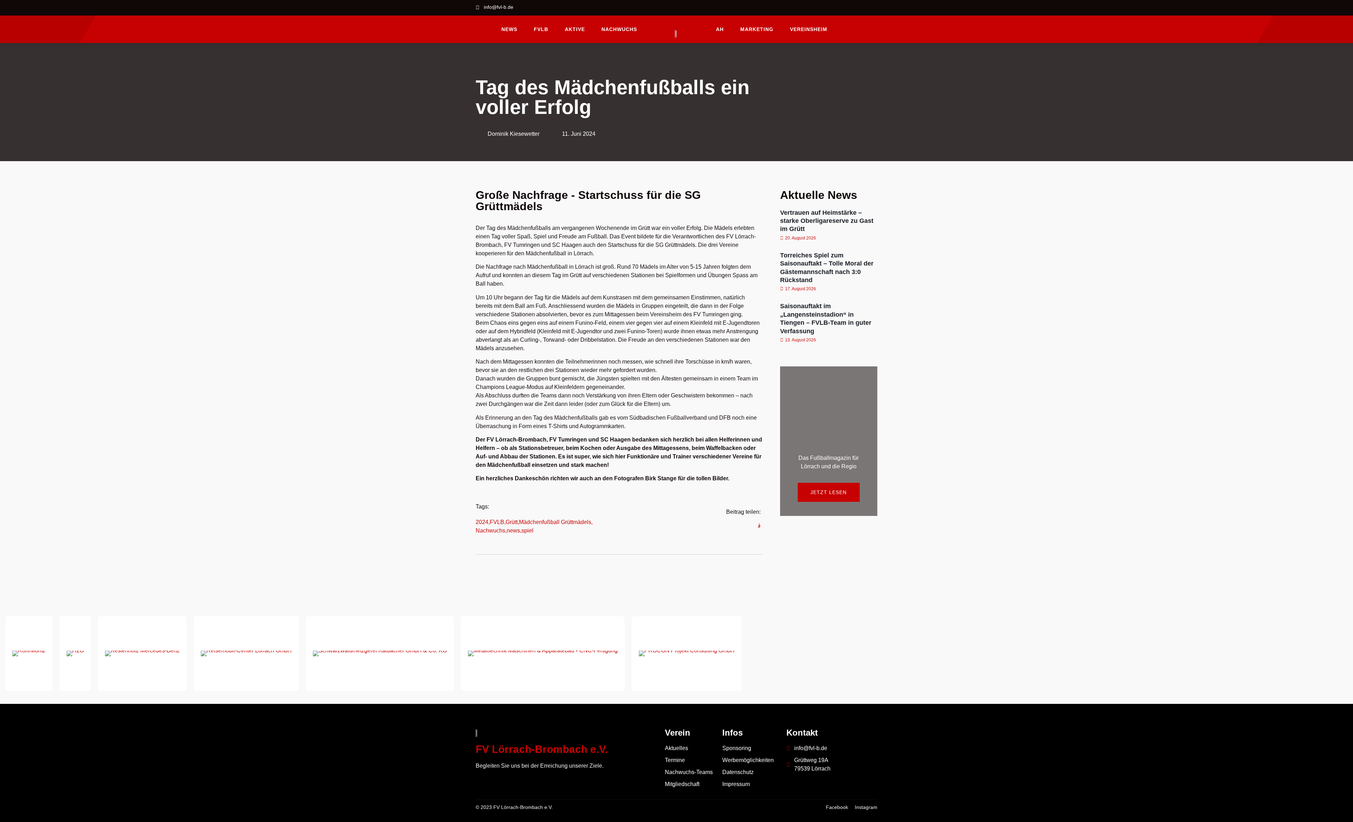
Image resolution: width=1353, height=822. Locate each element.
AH (720, 29)
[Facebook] (855, 7)
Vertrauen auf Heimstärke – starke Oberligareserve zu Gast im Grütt (826, 221)
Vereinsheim (808, 29)
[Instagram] (872, 7)
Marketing (756, 29)
